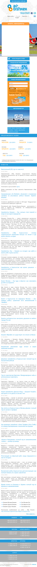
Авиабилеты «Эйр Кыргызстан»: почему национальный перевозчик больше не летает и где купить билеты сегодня (18, 234)
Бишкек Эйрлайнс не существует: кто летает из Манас (18, 335)
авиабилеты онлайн (13, 132)
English (17, 17)
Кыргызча (24, 16)
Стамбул (16, 130)
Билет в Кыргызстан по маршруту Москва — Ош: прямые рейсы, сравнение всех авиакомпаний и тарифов (18, 300)
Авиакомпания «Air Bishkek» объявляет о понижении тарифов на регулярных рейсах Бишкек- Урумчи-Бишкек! (18, 195)
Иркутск (13, 128)
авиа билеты (22, 130)
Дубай (9, 128)
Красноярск (19, 128)
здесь (18, 186)
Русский (18, 16)
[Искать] (35, 21)
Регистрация (12, 90)
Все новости (30, 514)
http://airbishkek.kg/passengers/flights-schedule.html (15, 511)
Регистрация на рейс (18, 58)
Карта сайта (10, 16)
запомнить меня (22, 88)
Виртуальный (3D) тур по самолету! (12, 169)
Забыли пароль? (22, 90)
